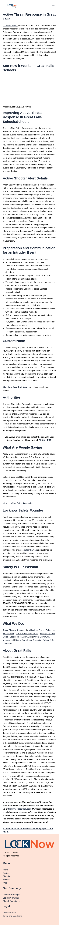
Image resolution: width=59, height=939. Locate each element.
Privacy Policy (9, 913)
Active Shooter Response (14, 630)
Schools (6, 880)
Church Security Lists (12, 901)
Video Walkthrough (11, 894)
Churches (7, 876)
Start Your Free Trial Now (15, 387)
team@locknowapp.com (19, 809)
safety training (30, 550)
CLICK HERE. (45, 440)
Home (5, 870)
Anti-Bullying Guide (35, 630)
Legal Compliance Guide (21, 637)
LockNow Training (11, 898)
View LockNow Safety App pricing (18, 503)
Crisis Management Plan (27, 633)
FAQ (5, 883)
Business (7, 873)
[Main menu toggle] (53, 6)
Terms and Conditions (12, 916)
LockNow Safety (10, 25)
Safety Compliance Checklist (28, 640)
